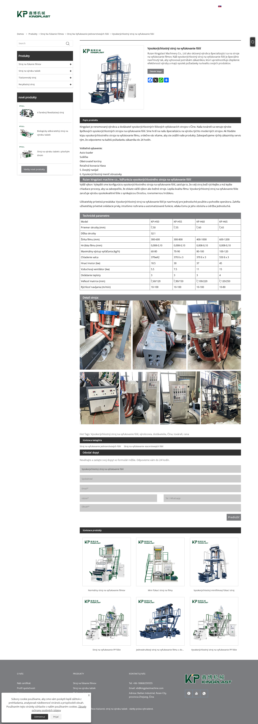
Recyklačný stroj (27, 84)
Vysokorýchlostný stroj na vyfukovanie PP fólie (214, 649)
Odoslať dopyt (156, 71)
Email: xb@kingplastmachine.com (146, 688)
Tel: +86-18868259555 (141, 683)
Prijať (56, 716)
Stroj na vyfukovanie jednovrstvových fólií (88, 33)
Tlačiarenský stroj (27, 77)
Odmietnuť (39, 716)
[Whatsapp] (204, 693)
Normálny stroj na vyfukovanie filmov (106, 590)
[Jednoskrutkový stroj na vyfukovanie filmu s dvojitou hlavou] (160, 620)
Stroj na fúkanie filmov (52, 33)
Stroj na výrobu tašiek (29, 70)
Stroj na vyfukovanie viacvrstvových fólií (143, 446)
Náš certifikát (24, 683)
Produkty (33, 33)
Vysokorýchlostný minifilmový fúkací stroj (214, 590)
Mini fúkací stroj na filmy (160, 590)
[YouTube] (196, 693)
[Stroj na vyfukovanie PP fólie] (106, 620)
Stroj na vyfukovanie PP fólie (107, 649)
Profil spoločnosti (26, 688)
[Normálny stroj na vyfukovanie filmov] (106, 560)
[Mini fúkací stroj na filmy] (160, 560)
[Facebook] (189, 693)
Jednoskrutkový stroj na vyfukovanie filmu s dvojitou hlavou (161, 649)
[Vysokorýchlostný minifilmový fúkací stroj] (214, 560)
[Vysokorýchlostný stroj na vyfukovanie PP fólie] (214, 620)
